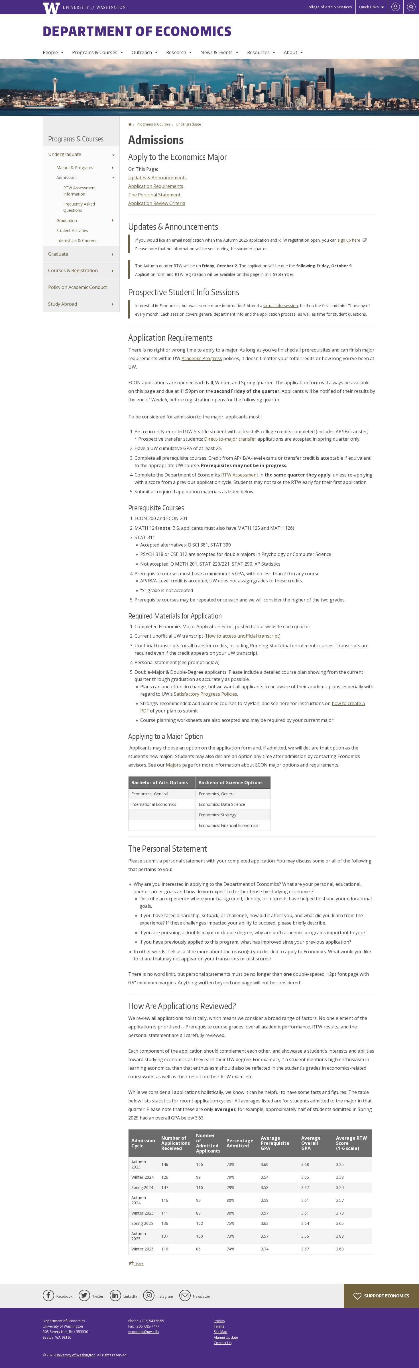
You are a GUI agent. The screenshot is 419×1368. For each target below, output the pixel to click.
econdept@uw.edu (143, 1331)
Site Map (220, 1331)
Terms (219, 1326)
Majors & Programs (74, 167)
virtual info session (280, 305)
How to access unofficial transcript (242, 636)
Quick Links (369, 7)
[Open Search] (411, 7)
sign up (349, 240)
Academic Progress (202, 358)
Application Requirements (155, 186)
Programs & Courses (94, 52)
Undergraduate (188, 124)
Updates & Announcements (157, 177)
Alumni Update (226, 1337)
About (290, 52)
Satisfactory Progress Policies (205, 694)
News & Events (216, 52)
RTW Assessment (239, 475)
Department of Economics (137, 31)
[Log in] (395, 7)
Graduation (66, 220)
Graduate (58, 254)
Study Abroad (62, 304)
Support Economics (386, 1295)
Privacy (219, 1320)
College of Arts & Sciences (329, 7)
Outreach (142, 52)
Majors (173, 765)
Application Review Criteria (156, 203)
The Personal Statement (154, 195)
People (50, 52)
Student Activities (72, 230)
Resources (258, 52)
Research (176, 52)
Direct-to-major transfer (230, 439)
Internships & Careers (76, 240)
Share (139, 1264)
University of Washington (75, 1355)
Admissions (67, 177)
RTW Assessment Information (79, 191)
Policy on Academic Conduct (77, 287)
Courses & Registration (73, 270)
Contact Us (222, 1342)
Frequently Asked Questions (79, 207)
